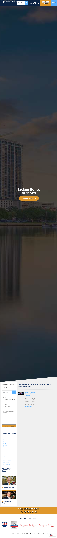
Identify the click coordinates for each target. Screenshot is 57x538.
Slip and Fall (6, 456)
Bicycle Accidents (7, 439)
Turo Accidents (6, 462)
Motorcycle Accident (8, 454)
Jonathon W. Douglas (6, 502)
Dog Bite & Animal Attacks (7, 446)
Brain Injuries (6, 441)
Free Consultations (28, 509)
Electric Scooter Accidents (7, 449)
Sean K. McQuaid (9, 487)
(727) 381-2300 (46, 3)
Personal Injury (7, 452)
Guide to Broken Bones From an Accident (30, 394)
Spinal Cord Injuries (8, 458)
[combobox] (21, 3)
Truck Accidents (7, 460)
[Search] (26, 3)
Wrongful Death (7, 464)
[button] (9, 487)
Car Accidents (6, 443)
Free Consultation (34, 2)
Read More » (28, 406)
